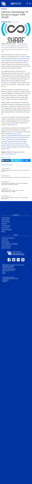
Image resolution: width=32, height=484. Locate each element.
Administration (5, 242)
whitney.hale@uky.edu (10, 154)
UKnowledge (18, 71)
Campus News (6, 218)
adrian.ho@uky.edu (12, 124)
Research (4, 9)
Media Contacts (6, 248)
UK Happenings (6, 226)
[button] (29, 3)
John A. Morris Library (8, 139)
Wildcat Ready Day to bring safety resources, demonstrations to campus (13, 191)
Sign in (4, 273)
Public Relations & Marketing (10, 244)
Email (3, 272)
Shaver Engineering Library (10, 147)
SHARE (5, 54)
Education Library (24, 137)
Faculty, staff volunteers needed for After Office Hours (15, 177)
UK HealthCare (6, 222)
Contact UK (5, 240)
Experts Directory (6, 246)
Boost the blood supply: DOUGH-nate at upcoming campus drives (14, 198)
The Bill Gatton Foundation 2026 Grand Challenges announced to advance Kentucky (14, 184)
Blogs (3, 231)
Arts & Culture (5, 228)
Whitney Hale (7, 22)
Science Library (25, 145)
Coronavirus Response (8, 238)
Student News (5, 220)
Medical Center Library (12, 145)
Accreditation (5, 280)
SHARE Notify (13, 47)
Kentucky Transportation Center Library (17, 141)
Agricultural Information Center (15, 135)
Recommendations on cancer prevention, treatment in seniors (15, 171)
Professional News (7, 229)
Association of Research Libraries (19, 60)
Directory (4, 281)
